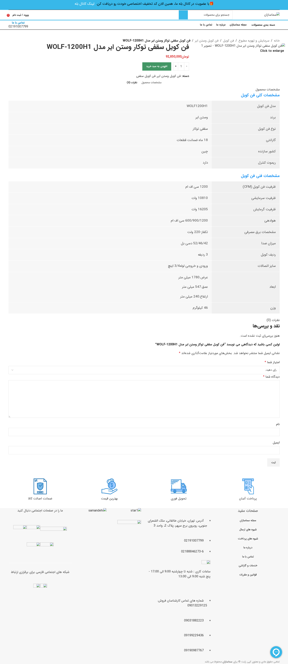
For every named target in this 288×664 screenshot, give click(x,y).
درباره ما (247, 547)
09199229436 (194, 635)
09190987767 (194, 650)
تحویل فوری (178, 498)
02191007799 (194, 540)
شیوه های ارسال (248, 529)
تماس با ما (248, 556)
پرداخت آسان (248, 498)
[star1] (136, 510)
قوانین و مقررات (248, 574)
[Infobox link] (144, 15)
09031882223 (194, 620)
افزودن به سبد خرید (156, 66)
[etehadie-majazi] (129, 532)
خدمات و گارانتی (248, 565)
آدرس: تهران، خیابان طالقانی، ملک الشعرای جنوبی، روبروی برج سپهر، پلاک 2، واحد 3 (177, 523)
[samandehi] (97, 510)
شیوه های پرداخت (248, 538)
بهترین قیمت (109, 498)
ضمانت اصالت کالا (40, 498)
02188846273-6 (192, 551)
